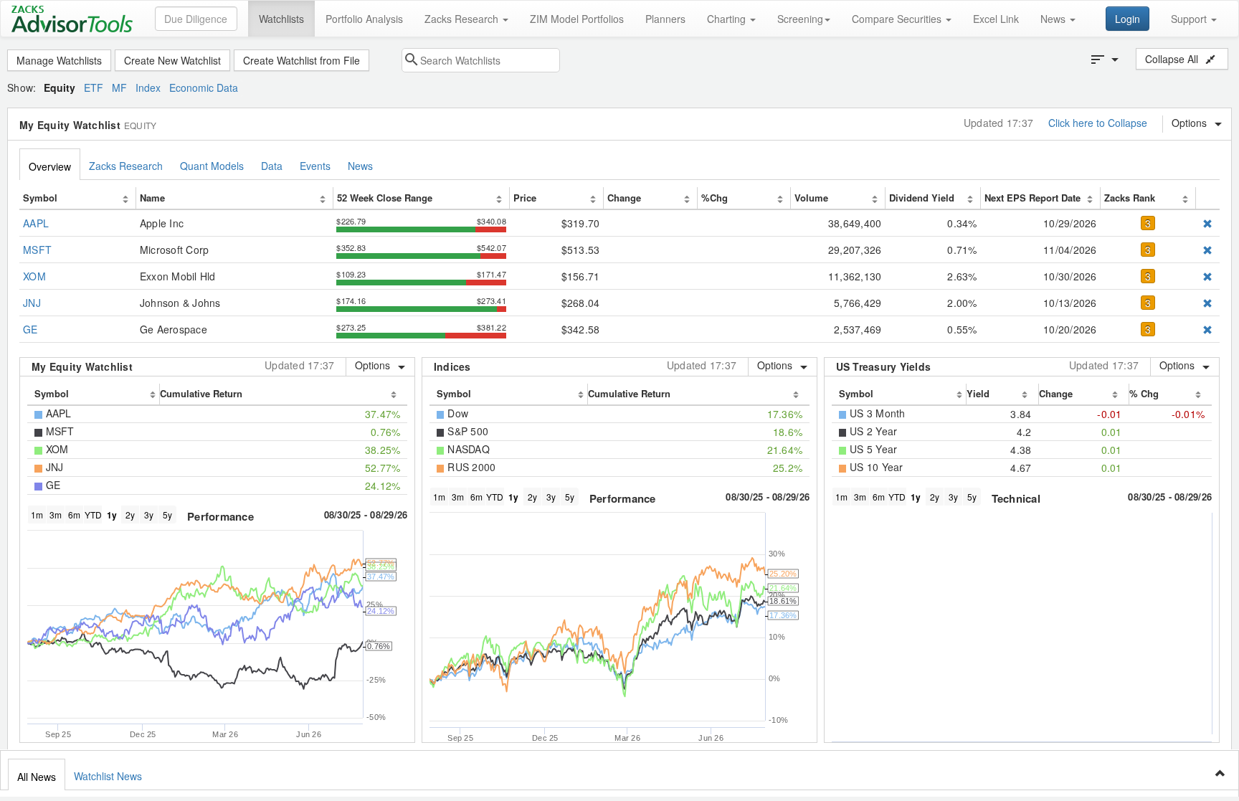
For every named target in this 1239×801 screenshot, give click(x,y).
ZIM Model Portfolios (577, 18)
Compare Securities (898, 18)
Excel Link (996, 18)
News (1054, 18)
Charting (728, 18)
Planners (665, 18)
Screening (800, 18)
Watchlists (281, 18)
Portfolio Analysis (364, 18)
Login (1127, 18)
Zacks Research (462, 18)
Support (1190, 18)
